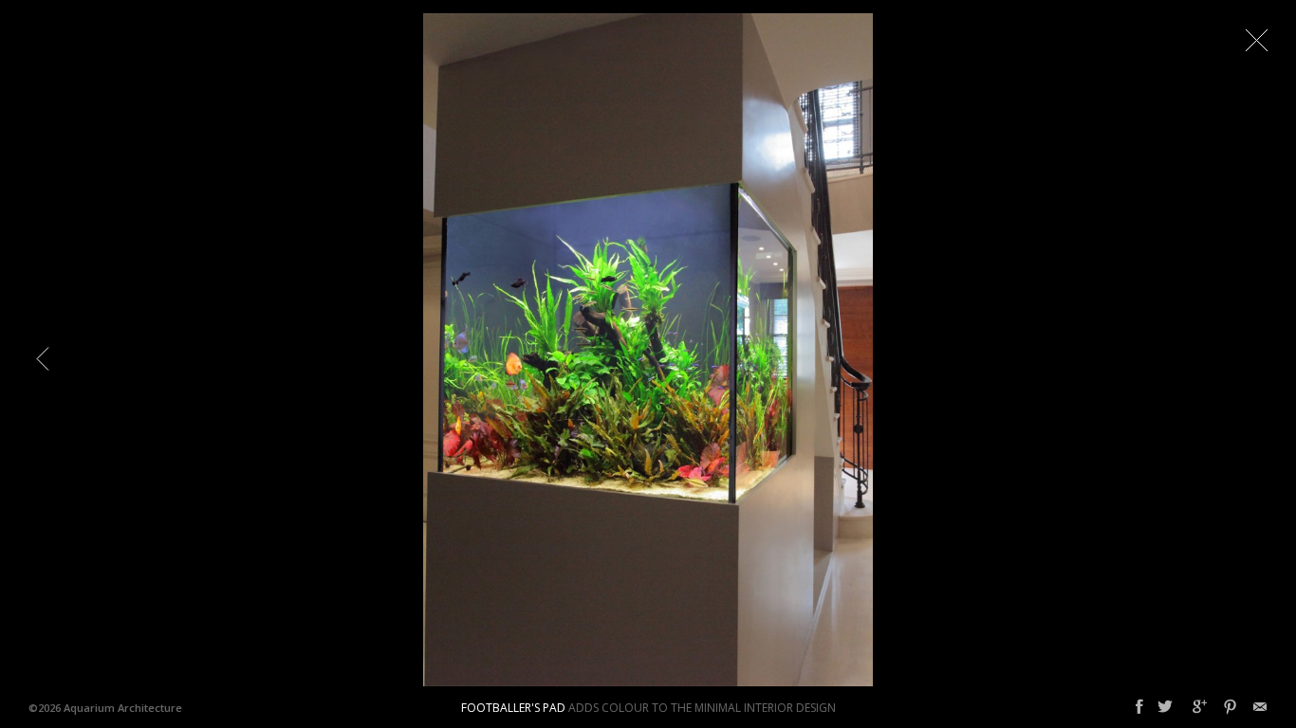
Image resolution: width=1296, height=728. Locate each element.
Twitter (1165, 707)
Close (1256, 39)
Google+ (1200, 707)
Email (1260, 707)
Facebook (1139, 707)
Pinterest (1230, 707)
